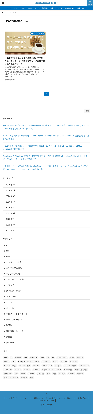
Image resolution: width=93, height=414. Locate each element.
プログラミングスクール (16, 314)
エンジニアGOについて (67, 398)
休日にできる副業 (81, 370)
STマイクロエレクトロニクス (28, 362)
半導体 (9, 325)
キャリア (16, 398)
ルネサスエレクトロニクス (51, 370)
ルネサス (36, 370)
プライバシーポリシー (46, 400)
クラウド (10, 285)
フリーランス (84, 366)
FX (48, 358)
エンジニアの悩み (14, 268)
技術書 (9, 336)
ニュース (10, 308)
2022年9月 (11, 213)
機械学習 (71, 374)
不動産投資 (68, 370)
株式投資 (62, 374)
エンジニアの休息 (14, 262)
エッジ (55, 362)
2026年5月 (11, 202)
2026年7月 (11, 190)
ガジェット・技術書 (15, 279)
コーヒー (36, 366)
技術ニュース (38, 398)
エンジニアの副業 (10, 366)
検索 (87, 111)
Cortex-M (34, 358)
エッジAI (63, 362)
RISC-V (6, 362)
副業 (16, 374)
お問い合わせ (82, 398)
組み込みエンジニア (11, 378)
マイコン (18, 370)
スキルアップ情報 (14, 291)
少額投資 (40, 374)
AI (7, 245)
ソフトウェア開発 (70, 366)
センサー (58, 366)
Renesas (80, 358)
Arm (25, 358)
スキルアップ (47, 366)
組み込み (80, 374)
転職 (31, 378)
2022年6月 (11, 225)
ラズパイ (27, 370)
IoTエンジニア (62, 358)
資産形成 (10, 342)
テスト (9, 302)
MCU (72, 358)
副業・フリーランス (15, 319)
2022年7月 (11, 219)
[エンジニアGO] (46, 3)
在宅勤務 (31, 374)
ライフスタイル (50, 398)
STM (13, 362)
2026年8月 (11, 184)
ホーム (8, 398)
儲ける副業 (8, 374)
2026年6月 (11, 196)
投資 (54, 374)
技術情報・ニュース (15, 331)
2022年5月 (11, 230)
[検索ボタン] (3, 3)
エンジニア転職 (13, 273)
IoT (7, 251)
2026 (6, 358)
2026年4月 (11, 207)
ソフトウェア (12, 296)
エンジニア (74, 362)
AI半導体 (18, 358)
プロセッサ (8, 370)
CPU (42, 358)
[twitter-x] (46, 394)
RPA (8, 256)
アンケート (46, 362)
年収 (48, 374)
